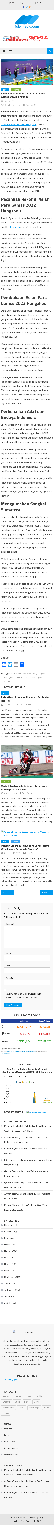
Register (8, 1428)
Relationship (10, 1277)
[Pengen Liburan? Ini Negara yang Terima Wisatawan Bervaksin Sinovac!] (27, 833)
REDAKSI (38, 1521)
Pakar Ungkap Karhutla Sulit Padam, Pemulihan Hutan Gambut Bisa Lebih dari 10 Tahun (27, 1128)
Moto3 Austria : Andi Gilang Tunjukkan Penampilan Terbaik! (24, 787)
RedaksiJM (15, 105)
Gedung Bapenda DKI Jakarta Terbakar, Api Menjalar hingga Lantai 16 (27, 1174)
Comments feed (11, 1448)
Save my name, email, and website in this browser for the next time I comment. (24, 995)
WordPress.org (11, 1454)
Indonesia (15, 227)
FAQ (41, 1517)
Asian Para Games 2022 (20, 673)
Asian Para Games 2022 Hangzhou (18, 124)
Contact (40, 2)
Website (9, 977)
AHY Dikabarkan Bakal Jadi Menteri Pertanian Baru (9, 892)
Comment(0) (31, 105)
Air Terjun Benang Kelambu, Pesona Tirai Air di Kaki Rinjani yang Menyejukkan (27, 1140)
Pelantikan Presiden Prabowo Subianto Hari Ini (25, 699)
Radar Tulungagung (9, 1379)
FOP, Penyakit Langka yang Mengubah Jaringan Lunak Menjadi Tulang (28, 1162)
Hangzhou (41, 673)
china (34, 673)
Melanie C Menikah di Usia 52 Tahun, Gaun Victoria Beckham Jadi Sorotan (26, 1207)
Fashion (8, 1231)
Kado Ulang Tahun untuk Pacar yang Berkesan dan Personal (26, 1151)
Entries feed (9, 1441)
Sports (15, 89)
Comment (10, 923)
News (5, 89)
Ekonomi (8, 1225)
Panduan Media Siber (21, 1521)
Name (9, 953)
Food (6, 1238)
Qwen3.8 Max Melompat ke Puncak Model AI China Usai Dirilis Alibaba (27, 1185)
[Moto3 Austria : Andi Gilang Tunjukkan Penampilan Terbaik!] (27, 761)
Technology (9, 1289)
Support (31, 1517)
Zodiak (7, 1302)
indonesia (5, 677)
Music (6, 1257)
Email (9, 965)
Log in (7, 1435)
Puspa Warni (27, 793)
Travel (15, 841)
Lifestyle (8, 1251)
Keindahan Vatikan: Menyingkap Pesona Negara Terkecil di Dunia (47, 892)
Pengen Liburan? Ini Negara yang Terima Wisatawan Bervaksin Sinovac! (25, 847)
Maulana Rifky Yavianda (20, 677)
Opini (6, 1270)
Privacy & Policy (18, 1517)
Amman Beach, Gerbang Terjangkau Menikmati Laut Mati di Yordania (27, 1196)
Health (7, 1244)
